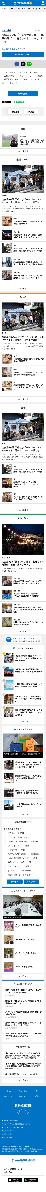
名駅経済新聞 (21, 3)
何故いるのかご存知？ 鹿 (19, 862)
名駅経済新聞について (11, 1121)
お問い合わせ (8, 1131)
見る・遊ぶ (21, 9)
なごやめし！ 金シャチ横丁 (20, 870)
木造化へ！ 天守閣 (15, 833)
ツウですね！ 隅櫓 (16, 850)
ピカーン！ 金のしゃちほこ (19, 837)
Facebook (19, 1111)
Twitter (26, 1111)
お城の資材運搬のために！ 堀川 (22, 858)
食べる (13, 9)
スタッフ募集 (8, 1137)
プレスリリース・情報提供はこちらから (17, 1124)
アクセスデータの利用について (14, 1127)
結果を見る (31, 881)
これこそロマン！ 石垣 (18, 845)
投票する (15, 881)
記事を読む (23, 93)
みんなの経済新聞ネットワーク (23, 1160)
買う (28, 9)
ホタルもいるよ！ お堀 (18, 866)
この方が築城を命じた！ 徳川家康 (23, 854)
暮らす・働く (37, 9)
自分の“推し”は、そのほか (18, 875)
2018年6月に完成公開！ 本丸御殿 (23, 841)
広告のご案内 (8, 1134)
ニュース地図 (6, 30)
